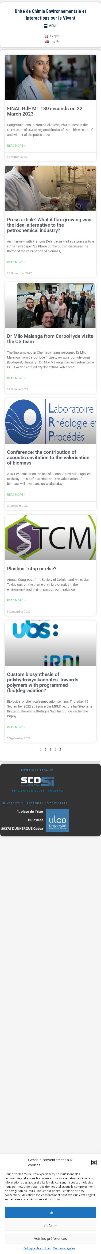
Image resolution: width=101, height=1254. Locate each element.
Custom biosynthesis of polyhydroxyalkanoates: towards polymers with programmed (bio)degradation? (42, 682)
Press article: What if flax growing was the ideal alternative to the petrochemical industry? (49, 225)
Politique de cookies (36, 1248)
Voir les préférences (50, 1238)
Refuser (50, 1225)
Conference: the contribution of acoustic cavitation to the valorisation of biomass (48, 457)
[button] (94, 1162)
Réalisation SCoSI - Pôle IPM (37, 790)
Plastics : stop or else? (31, 568)
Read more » (16, 145)
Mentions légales (64, 1248)
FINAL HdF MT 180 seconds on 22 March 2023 (44, 111)
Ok (50, 1212)
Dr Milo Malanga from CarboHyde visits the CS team (50, 338)
